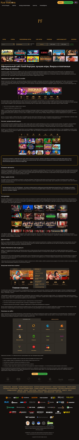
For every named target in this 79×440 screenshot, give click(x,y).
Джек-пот (20, 390)
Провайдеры (43, 5)
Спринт (70, 390)
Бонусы (35, 5)
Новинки (41, 44)
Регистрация (68, 2)
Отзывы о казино (38, 388)
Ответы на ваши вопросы (59, 386)
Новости (64, 390)
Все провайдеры (19, 44)
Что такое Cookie (21, 391)
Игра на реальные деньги (54, 390)
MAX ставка (52, 44)
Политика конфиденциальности (42, 386)
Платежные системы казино (10, 388)
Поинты (26, 390)
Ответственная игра (49, 391)
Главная (2, 64)
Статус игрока (32, 390)
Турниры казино (71, 386)
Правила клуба (7, 386)
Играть (7, 53)
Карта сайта (59, 391)
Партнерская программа (51, 388)
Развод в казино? (12, 390)
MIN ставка (63, 44)
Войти (60, 2)
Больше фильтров (72, 44)
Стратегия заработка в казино (35, 391)
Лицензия (14, 386)
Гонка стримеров (42, 390)
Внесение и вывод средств (26, 388)
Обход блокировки (24, 5)
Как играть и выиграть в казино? (67, 388)
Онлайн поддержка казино (25, 386)
